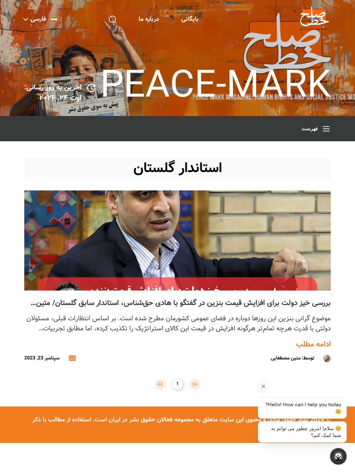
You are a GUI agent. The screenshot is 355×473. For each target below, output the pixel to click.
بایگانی (190, 19)
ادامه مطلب (313, 344)
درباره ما (149, 19)
